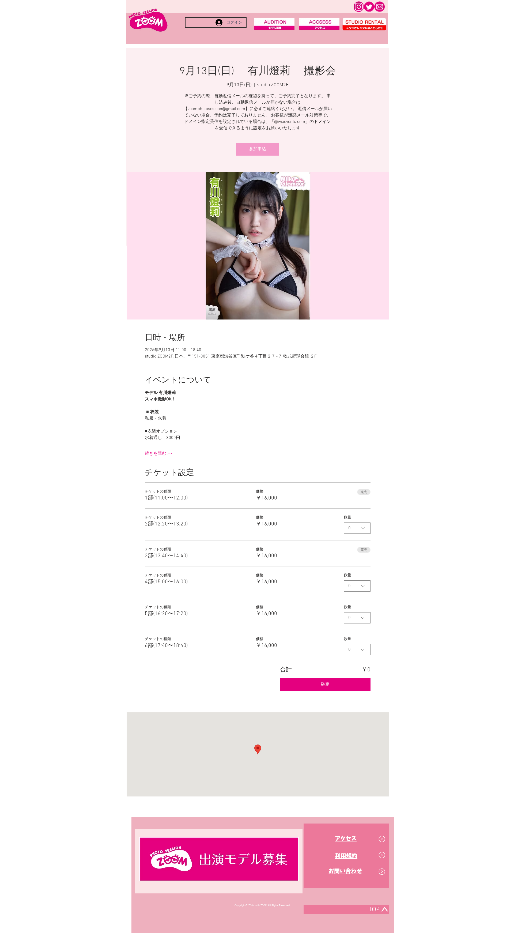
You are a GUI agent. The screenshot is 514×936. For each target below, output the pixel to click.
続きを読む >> (158, 453)
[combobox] (357, 528)
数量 (347, 517)
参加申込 (257, 149)
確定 (325, 684)
